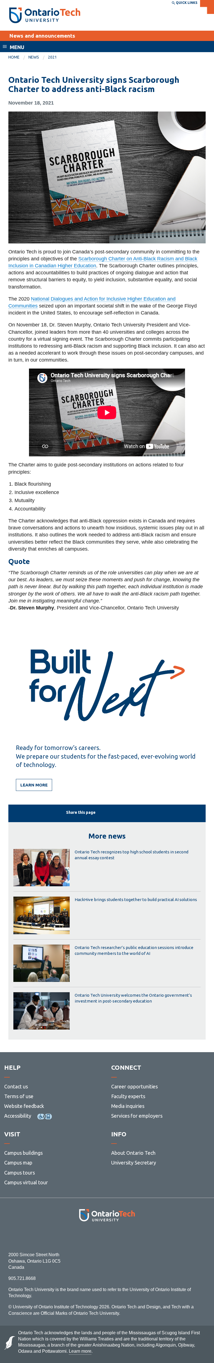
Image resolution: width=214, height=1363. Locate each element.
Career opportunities (134, 1086)
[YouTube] (132, 1236)
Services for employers (136, 1116)
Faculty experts (128, 1096)
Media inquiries (127, 1106)
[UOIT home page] (44, 15)
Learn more (34, 785)
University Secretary (133, 1162)
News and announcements (42, 36)
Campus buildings (23, 1153)
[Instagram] (107, 1236)
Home (14, 57)
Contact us (16, 1086)
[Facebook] (82, 1236)
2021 (52, 57)
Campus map (18, 1162)
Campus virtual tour (26, 1182)
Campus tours (19, 1172)
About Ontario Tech (133, 1153)
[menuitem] (18, 57)
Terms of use (18, 1096)
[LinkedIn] (119, 1236)
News (33, 57)
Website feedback (24, 1106)
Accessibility (17, 1116)
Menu (17, 47)
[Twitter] (95, 1236)
